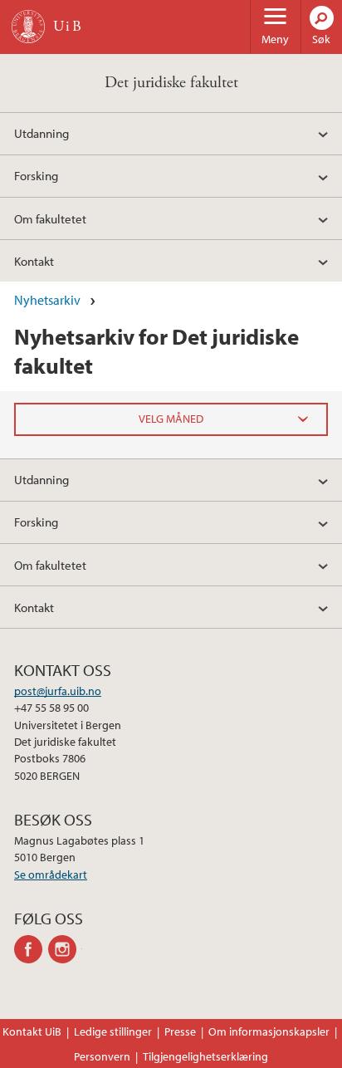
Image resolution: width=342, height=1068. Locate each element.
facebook (31, 949)
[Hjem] (28, 26)
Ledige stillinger (113, 1031)
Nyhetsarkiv (47, 299)
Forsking (36, 175)
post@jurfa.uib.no (57, 690)
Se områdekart (50, 874)
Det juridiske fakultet (171, 82)
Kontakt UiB (31, 1031)
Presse (180, 1031)
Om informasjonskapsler (269, 1031)
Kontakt (34, 260)
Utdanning (41, 133)
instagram (65, 949)
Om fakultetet (50, 218)
